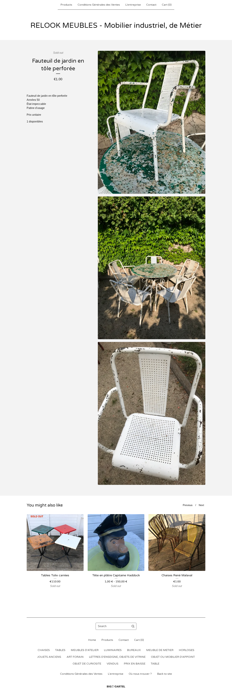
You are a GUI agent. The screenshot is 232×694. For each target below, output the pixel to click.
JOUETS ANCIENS (49, 657)
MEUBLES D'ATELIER (85, 650)
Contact (151, 4)
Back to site (164, 674)
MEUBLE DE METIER (159, 650)
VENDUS (112, 663)
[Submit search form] (133, 626)
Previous (188, 505)
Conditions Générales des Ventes (99, 4)
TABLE (155, 663)
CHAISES (44, 650)
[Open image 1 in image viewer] (151, 122)
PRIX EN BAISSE (134, 663)
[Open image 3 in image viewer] (151, 413)
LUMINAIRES (113, 650)
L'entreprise (133, 4)
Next (201, 505)
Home (92, 640)
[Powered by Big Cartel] (116, 686)
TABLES (60, 650)
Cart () (167, 4)
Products (66, 4)
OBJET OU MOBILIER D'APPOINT (173, 657)
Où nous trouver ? (140, 674)
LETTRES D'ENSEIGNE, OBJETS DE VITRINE (117, 657)
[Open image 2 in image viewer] (151, 267)
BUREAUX (134, 650)
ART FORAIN (75, 657)
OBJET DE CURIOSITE (87, 663)
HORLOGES (186, 650)
